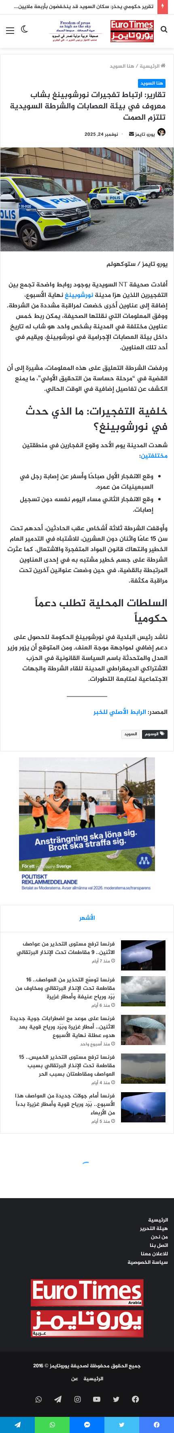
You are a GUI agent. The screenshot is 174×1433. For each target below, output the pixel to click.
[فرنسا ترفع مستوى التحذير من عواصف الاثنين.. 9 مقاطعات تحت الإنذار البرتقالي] (143, 955)
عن (74, 1379)
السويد (130, 734)
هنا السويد (122, 66)
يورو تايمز (145, 135)
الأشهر (87, 918)
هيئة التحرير (154, 1228)
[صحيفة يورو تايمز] (94, 31)
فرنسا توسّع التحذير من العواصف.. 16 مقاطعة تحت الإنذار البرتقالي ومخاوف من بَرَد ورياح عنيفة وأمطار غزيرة (65, 988)
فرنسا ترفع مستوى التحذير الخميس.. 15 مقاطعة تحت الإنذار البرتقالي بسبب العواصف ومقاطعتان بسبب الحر (67, 1066)
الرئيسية (150, 66)
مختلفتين (154, 456)
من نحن (159, 1237)
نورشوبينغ (79, 295)
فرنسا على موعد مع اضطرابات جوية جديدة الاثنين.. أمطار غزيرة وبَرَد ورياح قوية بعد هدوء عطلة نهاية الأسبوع (62, 1027)
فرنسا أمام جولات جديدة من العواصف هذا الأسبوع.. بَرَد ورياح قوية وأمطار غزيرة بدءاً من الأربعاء (65, 1104)
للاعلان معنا (154, 1254)
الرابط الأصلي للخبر (119, 712)
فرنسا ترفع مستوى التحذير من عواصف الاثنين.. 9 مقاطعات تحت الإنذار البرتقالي (66, 948)
